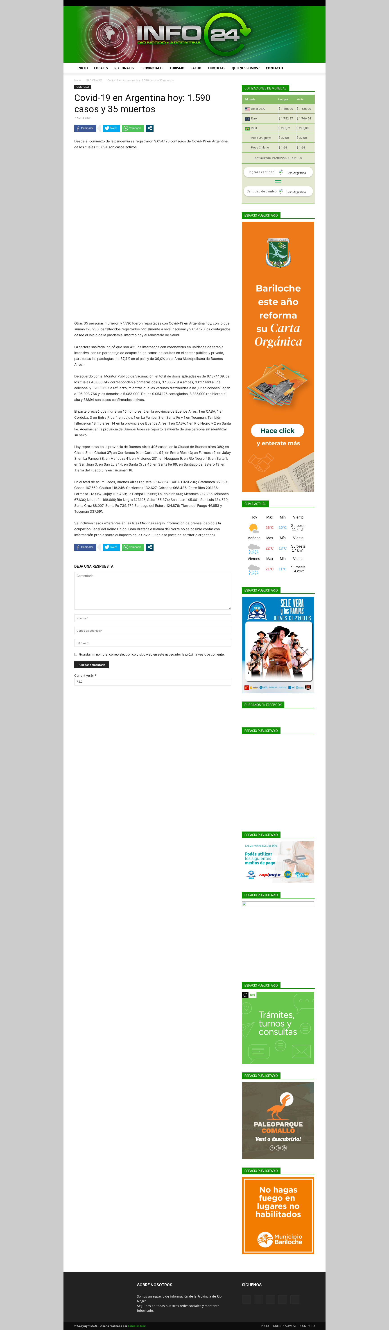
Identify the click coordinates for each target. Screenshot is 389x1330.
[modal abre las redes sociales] (150, 128)
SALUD (196, 68)
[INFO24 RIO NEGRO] (194, 34)
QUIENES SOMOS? (246, 68)
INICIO (82, 68)
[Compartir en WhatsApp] (133, 128)
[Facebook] (281, 3)
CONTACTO (274, 68)
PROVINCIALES (151, 68)
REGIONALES (124, 68)
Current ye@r (85, 675)
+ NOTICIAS (216, 68)
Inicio (77, 80)
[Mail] (296, 3)
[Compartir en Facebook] (85, 128)
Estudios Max (137, 1326)
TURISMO (177, 68)
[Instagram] (289, 3)
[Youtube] (311, 3)
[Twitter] (304, 3)
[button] (309, 68)
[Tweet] (111, 128)
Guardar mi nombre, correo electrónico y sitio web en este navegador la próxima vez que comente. (152, 654)
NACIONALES (94, 80)
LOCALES (101, 68)
